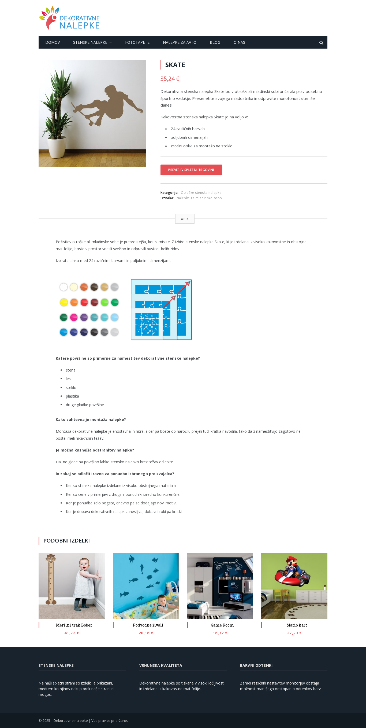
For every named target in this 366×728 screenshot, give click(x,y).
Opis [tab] (185, 219)
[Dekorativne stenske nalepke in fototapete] (69, 18)
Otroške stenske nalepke (201, 192)
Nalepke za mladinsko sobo (199, 198)
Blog (215, 42)
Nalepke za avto (179, 42)
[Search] (320, 43)
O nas (239, 42)
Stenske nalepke (90, 42)
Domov (52, 42)
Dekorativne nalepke (71, 720)
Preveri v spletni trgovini (191, 170)
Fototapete (137, 42)
